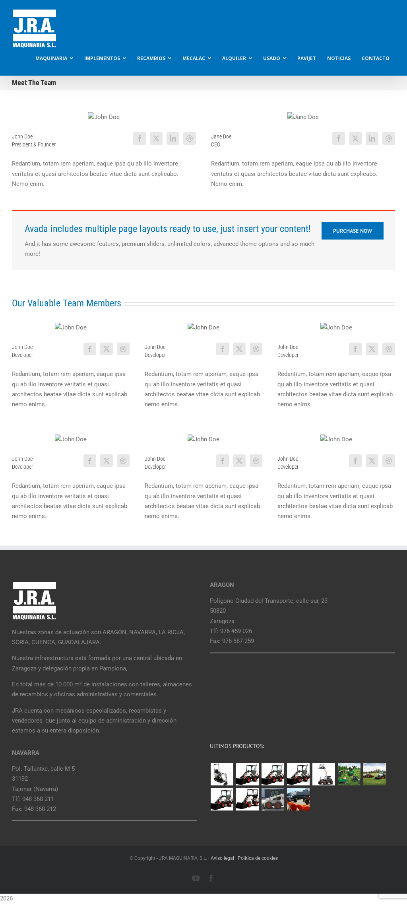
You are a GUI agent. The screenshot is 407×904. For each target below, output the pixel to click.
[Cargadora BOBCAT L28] (222, 799)
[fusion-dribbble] (189, 138)
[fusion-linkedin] (173, 138)
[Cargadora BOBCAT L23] (247, 799)
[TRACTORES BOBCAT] (374, 774)
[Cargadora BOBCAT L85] (273, 774)
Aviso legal (222, 858)
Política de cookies (258, 858)
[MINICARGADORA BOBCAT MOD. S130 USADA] (273, 799)
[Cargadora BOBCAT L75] (298, 774)
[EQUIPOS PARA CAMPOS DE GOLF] (349, 774)
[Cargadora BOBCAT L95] (247, 774)
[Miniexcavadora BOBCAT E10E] (222, 774)
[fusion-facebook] (139, 138)
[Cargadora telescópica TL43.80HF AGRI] (298, 799)
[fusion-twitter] (156, 138)
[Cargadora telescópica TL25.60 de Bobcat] (323, 774)
